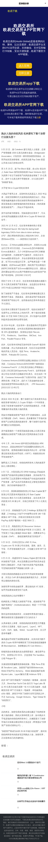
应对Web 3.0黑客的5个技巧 (29, 762)
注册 (39, 117)
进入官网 (24, 65)
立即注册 (24, 73)
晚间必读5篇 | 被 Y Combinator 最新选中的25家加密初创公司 (30, 776)
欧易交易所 (24, 3)
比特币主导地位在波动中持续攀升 (31, 801)
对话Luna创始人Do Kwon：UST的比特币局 (31, 789)
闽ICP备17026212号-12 (30, 839)
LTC (2, 141)
